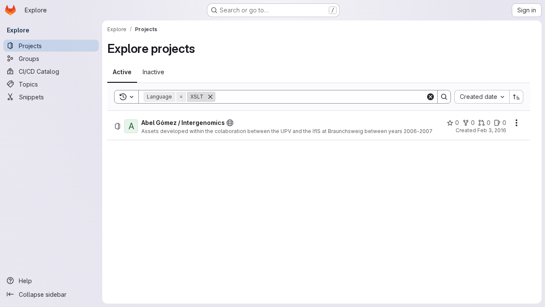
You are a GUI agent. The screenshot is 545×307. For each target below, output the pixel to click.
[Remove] (210, 97)
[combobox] (481, 97)
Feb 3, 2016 (491, 130)
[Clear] (430, 97)
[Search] (444, 97)
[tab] (122, 72)
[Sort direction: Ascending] (516, 97)
